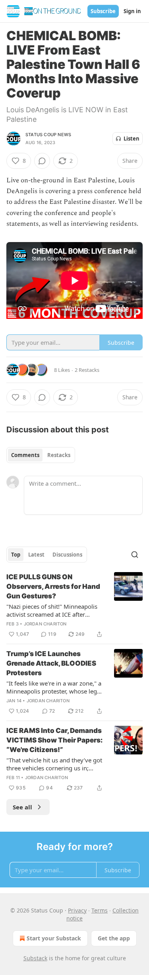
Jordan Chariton (45, 624)
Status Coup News (48, 134)
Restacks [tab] (58, 455)
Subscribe (103, 11)
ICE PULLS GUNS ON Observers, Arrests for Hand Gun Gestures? (53, 586)
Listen (131, 138)
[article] (74, 605)
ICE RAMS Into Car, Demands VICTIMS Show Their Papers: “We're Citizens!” (54, 740)
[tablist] (40, 455)
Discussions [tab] (67, 554)
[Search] (135, 555)
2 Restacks (87, 369)
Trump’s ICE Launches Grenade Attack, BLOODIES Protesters (51, 663)
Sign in (132, 11)
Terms (99, 910)
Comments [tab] (25, 455)
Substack (35, 958)
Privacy (77, 910)
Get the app (114, 938)
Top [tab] (15, 554)
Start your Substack (54, 938)
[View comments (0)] (42, 161)
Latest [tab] (36, 554)
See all (22, 807)
